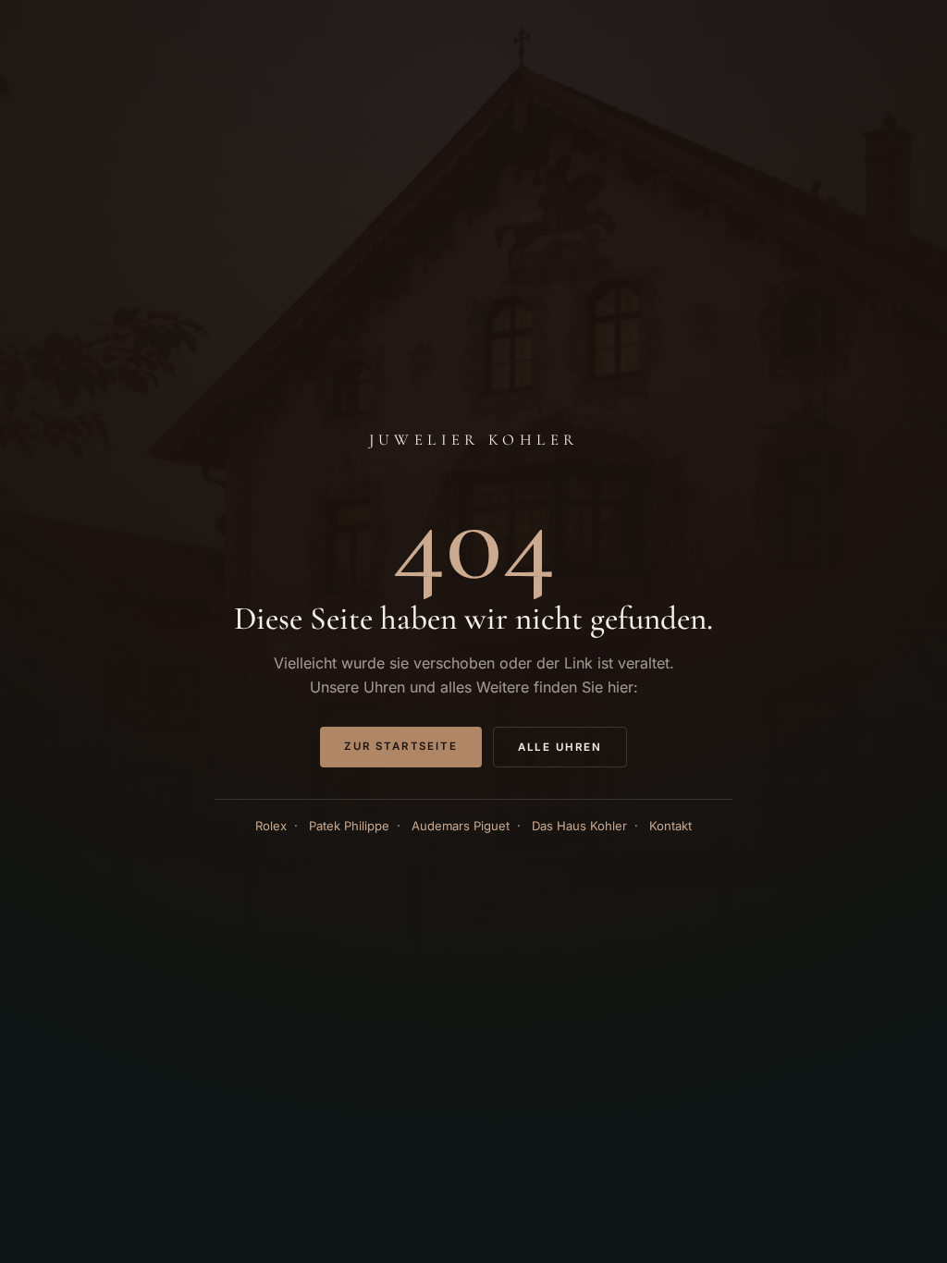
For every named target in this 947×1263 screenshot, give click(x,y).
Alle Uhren (560, 747)
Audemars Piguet (461, 825)
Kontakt (670, 825)
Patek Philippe (349, 825)
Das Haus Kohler (579, 825)
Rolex (271, 825)
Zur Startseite (401, 746)
